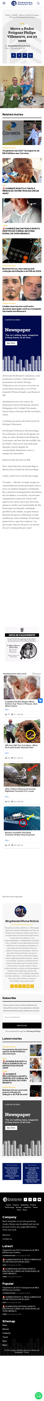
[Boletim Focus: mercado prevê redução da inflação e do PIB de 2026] (22, 250)
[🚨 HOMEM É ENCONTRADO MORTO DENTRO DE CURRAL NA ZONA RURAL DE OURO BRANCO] (22, 210)
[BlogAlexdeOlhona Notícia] (22, 911)
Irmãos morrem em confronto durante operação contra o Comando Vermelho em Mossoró (21, 309)
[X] (19, 55)
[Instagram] (16, 986)
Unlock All (22, 1025)
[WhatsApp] (30, 55)
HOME (15, 15)
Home (7, 15)
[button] (38, 1395)
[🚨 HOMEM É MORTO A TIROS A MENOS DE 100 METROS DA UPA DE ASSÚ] (22, 170)
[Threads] (32, 986)
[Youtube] (28, 986)
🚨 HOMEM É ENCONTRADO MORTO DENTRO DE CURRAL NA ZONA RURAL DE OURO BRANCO (21, 231)
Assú (4, 185)
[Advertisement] (22, 554)
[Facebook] (13, 55)
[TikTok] (20, 986)
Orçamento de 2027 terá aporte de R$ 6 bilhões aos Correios (20, 151)
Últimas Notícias (9, 148)
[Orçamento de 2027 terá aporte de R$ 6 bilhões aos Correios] (22, 132)
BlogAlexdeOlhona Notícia (19, 46)
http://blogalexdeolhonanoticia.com (22, 924)
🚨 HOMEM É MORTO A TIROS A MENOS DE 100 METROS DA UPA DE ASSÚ (20, 191)
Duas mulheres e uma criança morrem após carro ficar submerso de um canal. (12, 1173)
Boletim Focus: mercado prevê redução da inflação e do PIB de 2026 (21, 269)
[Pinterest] (24, 55)
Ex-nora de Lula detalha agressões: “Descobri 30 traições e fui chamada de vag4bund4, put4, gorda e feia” (32, 1175)
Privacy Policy (33, 1031)
